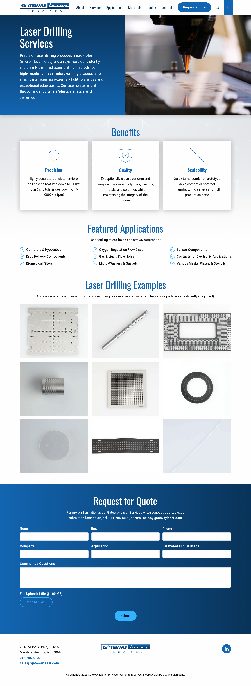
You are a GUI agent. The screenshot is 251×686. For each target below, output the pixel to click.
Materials (134, 7)
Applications (114, 7)
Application (100, 546)
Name (24, 529)
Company (27, 546)
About (80, 7)
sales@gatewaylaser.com (162, 518)
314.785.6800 (30, 658)
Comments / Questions (37, 563)
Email (95, 529)
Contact (166, 7)
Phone (167, 529)
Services (95, 7)
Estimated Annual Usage (180, 546)
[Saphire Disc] (54, 446)
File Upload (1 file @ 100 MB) (41, 594)
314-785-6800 (118, 518)
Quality (151, 7)
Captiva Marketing (173, 674)
